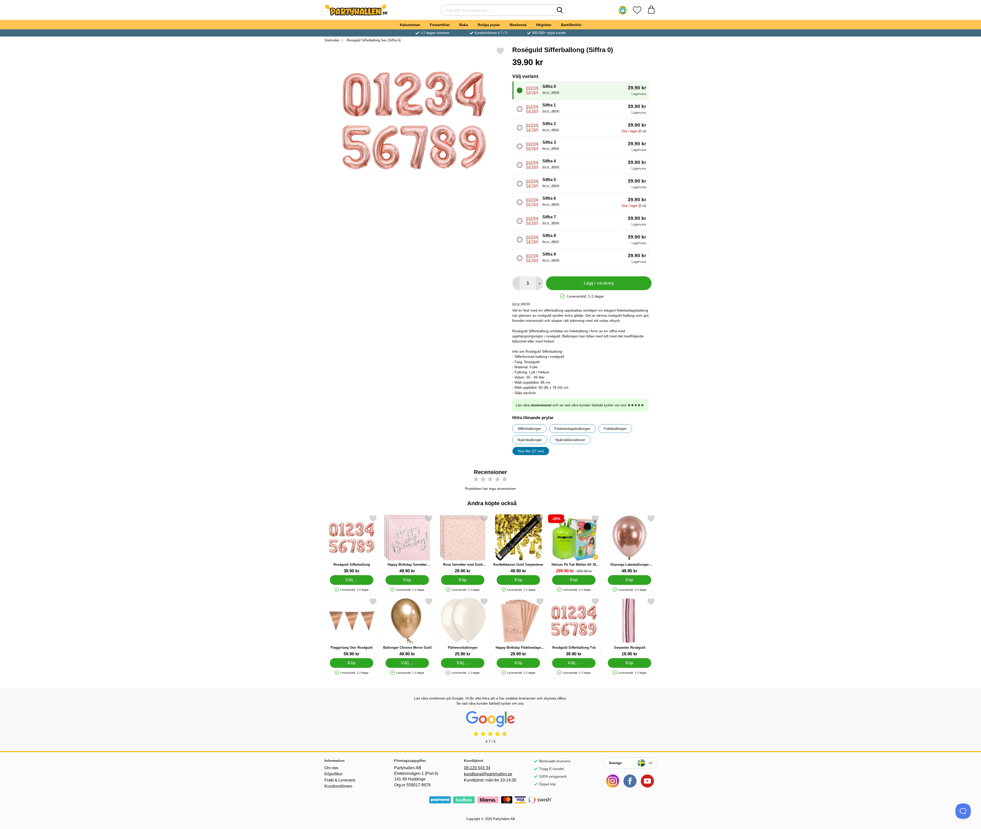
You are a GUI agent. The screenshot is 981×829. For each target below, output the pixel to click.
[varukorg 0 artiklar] (651, 10)
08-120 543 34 (477, 768)
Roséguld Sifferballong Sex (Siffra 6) (373, 40)
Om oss (331, 768)
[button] (622, 10)
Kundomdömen (338, 786)
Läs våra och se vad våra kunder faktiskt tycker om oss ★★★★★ (580, 405)
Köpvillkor (333, 774)
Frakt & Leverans (339, 780)
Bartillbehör (571, 25)
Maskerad (518, 25)
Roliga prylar (489, 25)
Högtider (543, 25)
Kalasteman (410, 25)
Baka (463, 25)
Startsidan (332, 40)
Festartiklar (440, 25)
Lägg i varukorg (599, 283)
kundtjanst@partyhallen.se (488, 774)
